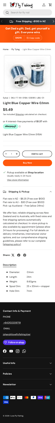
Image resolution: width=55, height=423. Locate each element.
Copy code (34, 38)
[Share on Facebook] (19, 255)
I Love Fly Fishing (16, 416)
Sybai (5, 97)
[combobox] (27, 12)
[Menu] (4, 5)
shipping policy (12, 244)
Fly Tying (15, 49)
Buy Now (27, 162)
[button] (50, 5)
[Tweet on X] (13, 255)
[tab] (9, 265)
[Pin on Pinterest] (25, 255)
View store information (18, 180)
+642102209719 (12, 322)
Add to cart (37, 154)
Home (6, 49)
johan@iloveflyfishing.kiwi (16, 334)
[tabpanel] (27, 281)
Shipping (20, 114)
